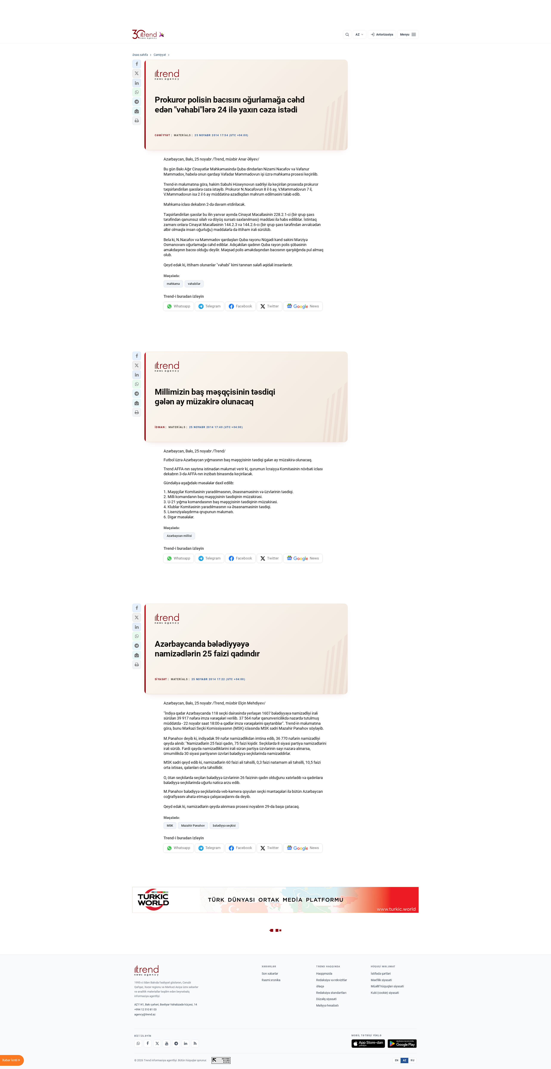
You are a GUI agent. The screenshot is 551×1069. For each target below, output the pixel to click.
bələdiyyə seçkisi (224, 825)
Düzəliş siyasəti (326, 999)
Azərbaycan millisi (179, 536)
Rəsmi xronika (271, 980)
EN (396, 1060)
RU (412, 1060)
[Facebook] (148, 1043)
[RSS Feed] (195, 1043)
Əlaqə (320, 986)
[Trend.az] (148, 34)
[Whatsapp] (138, 1043)
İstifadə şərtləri (381, 973)
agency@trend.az (144, 1014)
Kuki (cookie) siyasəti (385, 992)
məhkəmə (173, 283)
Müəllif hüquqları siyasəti (387, 986)
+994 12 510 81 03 (145, 1009)
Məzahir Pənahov (193, 825)
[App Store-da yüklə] (368, 1043)
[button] (137, 64)
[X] (157, 1043)
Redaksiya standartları (331, 992)
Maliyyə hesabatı (327, 1005)
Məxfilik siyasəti (381, 980)
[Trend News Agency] (146, 970)
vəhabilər (194, 283)
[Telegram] (176, 1043)
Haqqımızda (324, 973)
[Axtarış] (347, 34)
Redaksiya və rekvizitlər (331, 980)
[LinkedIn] (185, 1043)
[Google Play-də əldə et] (402, 1043)
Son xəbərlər (270, 973)
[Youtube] (166, 1043)
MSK (170, 825)
